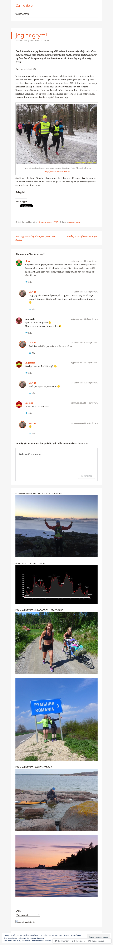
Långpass (42, 222)
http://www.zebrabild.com (57, 171)
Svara (95, 261)
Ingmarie (30, 362)
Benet (28, 261)
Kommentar (86, 476)
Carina (46, 40)
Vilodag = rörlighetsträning (82, 236)
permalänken (74, 222)
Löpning (50, 222)
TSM (56, 222)
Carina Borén (24, 5)
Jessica (29, 402)
